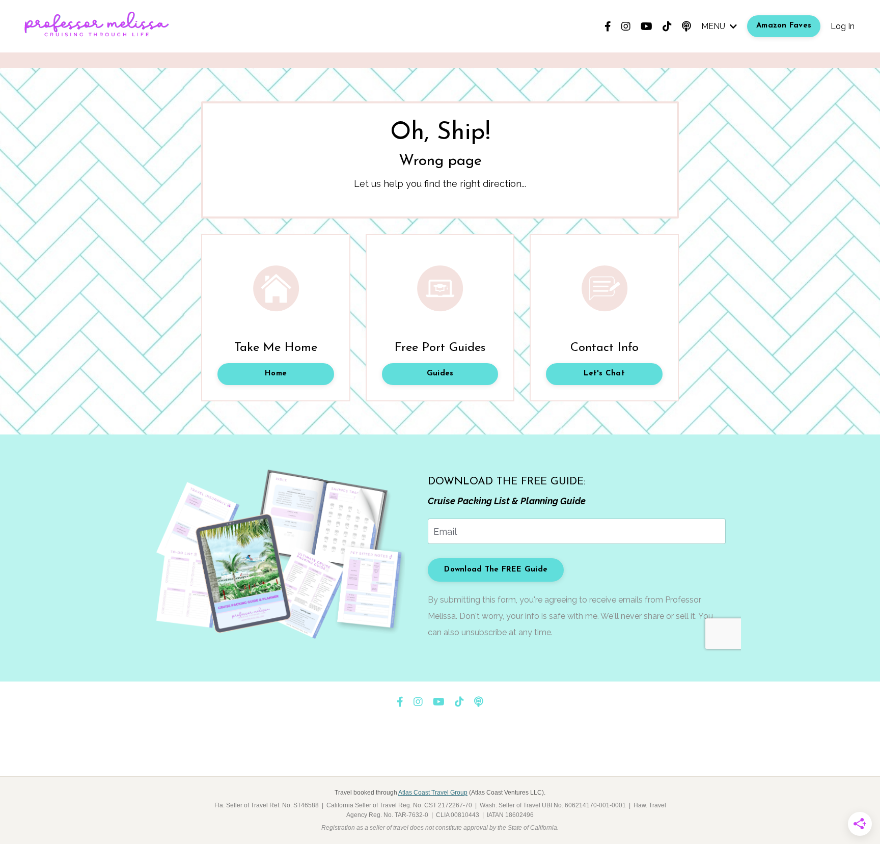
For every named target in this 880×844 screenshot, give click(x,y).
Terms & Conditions (422, 751)
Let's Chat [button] (604, 373)
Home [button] (276, 373)
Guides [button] (440, 373)
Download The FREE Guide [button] (495, 570)
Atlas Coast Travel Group (433, 792)
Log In (843, 26)
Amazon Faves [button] (783, 26)
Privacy (478, 751)
